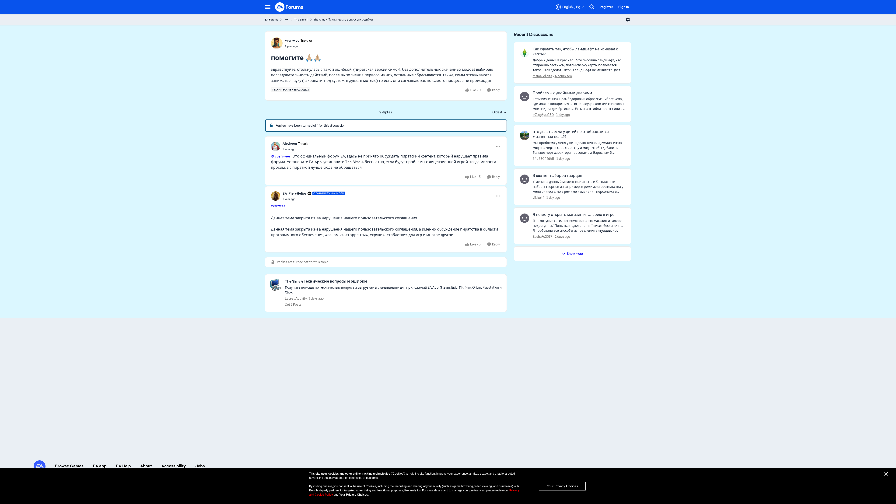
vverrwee (292, 40)
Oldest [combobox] (499, 112)
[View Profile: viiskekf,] (524, 179)
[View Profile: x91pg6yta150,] (524, 96)
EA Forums (271, 19)
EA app (100, 466)
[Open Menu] (628, 19)
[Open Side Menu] (267, 7)
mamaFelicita (542, 76)
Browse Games (69, 466)
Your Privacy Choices (562, 486)
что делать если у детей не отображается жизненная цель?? (571, 134)
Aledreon (290, 143)
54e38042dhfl (543, 159)
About (146, 466)
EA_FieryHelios (294, 193)
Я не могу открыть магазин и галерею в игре (573, 214)
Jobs (200, 466)
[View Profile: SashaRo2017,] (524, 218)
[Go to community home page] (289, 7)
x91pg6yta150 (543, 115)
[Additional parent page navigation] (286, 19)
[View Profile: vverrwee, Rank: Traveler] (277, 43)
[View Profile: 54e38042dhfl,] (524, 135)
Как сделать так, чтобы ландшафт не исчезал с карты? (575, 51)
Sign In (623, 7)
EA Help (123, 466)
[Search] (592, 7)
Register (606, 7)
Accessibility (173, 466)
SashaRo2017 (542, 236)
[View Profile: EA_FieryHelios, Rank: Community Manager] (275, 196)
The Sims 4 (301, 19)
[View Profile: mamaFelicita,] (524, 52)
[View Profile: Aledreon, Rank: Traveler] (275, 146)
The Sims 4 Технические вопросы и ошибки (343, 19)
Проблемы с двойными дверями (562, 93)
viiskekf (538, 198)
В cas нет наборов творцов (557, 175)
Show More (575, 254)
